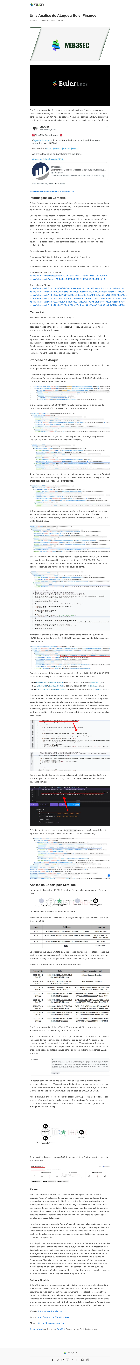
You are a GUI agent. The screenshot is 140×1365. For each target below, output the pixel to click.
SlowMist (61, 1329)
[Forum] (77, 1360)
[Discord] (57, 1360)
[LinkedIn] (67, 1360)
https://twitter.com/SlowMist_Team (53, 1317)
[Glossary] (87, 1360)
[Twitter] (52, 1360)
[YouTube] (72, 1360)
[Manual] (82, 1360)
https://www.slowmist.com (50, 1311)
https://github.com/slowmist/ (50, 1323)
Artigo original (36, 1329)
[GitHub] (62, 1360)
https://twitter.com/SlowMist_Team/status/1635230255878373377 (52, 191)
